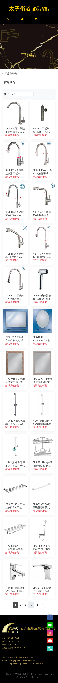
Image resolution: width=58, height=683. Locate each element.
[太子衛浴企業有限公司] (29, 8)
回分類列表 (11, 73)
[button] (8, 19)
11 (37, 604)
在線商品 (10, 82)
